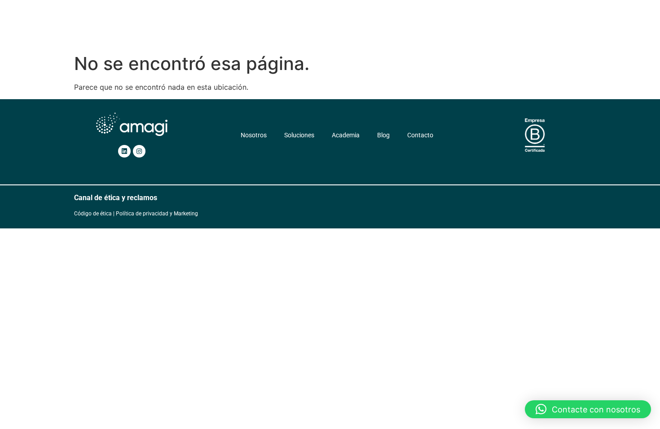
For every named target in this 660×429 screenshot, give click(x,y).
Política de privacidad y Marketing (157, 213)
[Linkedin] (124, 151)
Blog (425, 30)
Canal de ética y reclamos (115, 197)
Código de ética (93, 213)
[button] (588, 409)
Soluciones (300, 30)
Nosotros (259, 30)
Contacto (458, 30)
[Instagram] (139, 151)
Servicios (342, 30)
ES (487, 30)
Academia (392, 30)
